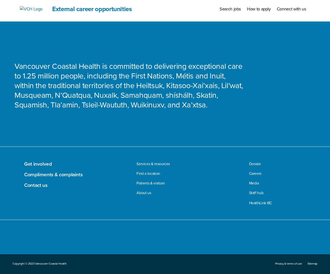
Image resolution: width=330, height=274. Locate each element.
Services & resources (153, 164)
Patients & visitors (150, 183)
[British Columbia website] (23, 246)
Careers (255, 173)
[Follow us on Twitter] (269, 240)
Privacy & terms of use (288, 263)
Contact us (35, 185)
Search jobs (230, 9)
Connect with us (291, 9)
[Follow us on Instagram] (259, 239)
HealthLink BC (260, 203)
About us (143, 193)
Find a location (148, 173)
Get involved (38, 163)
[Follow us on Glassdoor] (314, 239)
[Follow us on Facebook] (247, 239)
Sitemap (312, 263)
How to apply (259, 9)
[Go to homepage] (16, 246)
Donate (255, 164)
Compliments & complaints (53, 174)
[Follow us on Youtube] (281, 240)
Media (254, 183)
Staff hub (256, 193)
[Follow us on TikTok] (292, 239)
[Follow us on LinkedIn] (303, 239)
